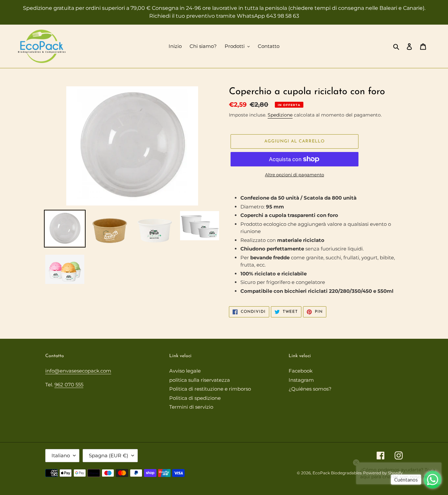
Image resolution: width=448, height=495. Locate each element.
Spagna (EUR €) (108, 455)
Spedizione (280, 115)
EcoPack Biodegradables (337, 472)
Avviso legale (185, 371)
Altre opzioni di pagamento (294, 174)
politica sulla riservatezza (199, 380)
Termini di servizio (191, 407)
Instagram (301, 380)
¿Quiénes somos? (310, 389)
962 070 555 (68, 384)
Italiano (60, 455)
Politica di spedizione (195, 398)
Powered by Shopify (383, 472)
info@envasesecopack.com (78, 371)
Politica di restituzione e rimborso (210, 389)
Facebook (301, 371)
